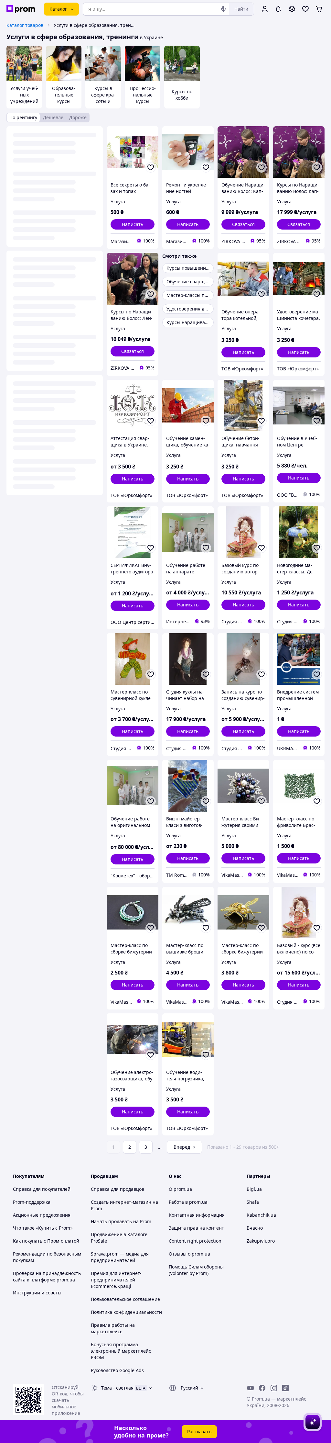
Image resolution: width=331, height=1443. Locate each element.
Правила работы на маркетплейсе (113, 1328)
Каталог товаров (24, 25)
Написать (132, 224)
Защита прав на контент (196, 1228)
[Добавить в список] (150, 167)
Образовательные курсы (63, 94)
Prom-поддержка (31, 1202)
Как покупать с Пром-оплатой (46, 1241)
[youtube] (250, 1388)
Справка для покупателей (41, 1189)
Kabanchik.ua (261, 1215)
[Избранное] (305, 9)
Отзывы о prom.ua (189, 1254)
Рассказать (199, 1431)
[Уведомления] (278, 9)
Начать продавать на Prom (121, 1221)
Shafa (253, 1202)
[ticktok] (285, 1388)
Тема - (117, 1388)
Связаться (243, 224)
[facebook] (262, 1388)
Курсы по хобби (182, 94)
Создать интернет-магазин (121, 1202)
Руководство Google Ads (117, 1370)
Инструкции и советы (37, 1293)
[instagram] (274, 1388)
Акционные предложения (41, 1215)
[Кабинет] (264, 9)
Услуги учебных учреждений (24, 94)
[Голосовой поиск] (223, 9)
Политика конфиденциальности (126, 1312)
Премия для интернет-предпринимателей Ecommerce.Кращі (116, 1279)
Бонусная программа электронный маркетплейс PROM (121, 1350)
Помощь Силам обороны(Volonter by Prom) (196, 1270)
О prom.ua (180, 1189)
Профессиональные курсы (143, 94)
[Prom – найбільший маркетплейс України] (20, 9)
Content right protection (195, 1241)
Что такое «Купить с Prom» (42, 1228)
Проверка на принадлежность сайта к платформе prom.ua (47, 1276)
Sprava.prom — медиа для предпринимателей (120, 1257)
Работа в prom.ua (188, 1202)
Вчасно (255, 1228)
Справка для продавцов (117, 1189)
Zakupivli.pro (261, 1241)
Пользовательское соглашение (125, 1299)
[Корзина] (319, 9)
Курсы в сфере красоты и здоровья (103, 98)
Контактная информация (197, 1215)
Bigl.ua (254, 1189)
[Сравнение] (291, 9)
